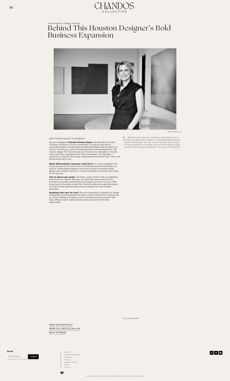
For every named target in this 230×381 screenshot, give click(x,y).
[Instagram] (212, 353)
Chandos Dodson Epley (79, 142)
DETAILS (67, 360)
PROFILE (67, 352)
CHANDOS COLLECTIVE (72, 355)
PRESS (66, 365)
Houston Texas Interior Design (133, 376)
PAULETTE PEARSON (74, 139)
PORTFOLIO (68, 357)
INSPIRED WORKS (70, 362)
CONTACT (67, 367)
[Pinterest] (220, 353)
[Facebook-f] (216, 353)
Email (10, 351)
